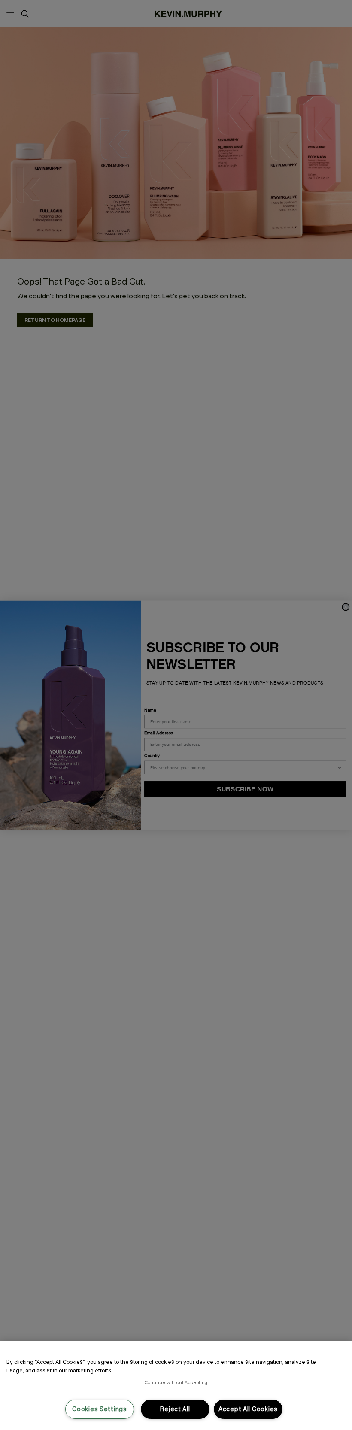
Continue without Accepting (176, 1382)
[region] (176, 1385)
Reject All (175, 1409)
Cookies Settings (99, 1409)
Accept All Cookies (248, 1409)
